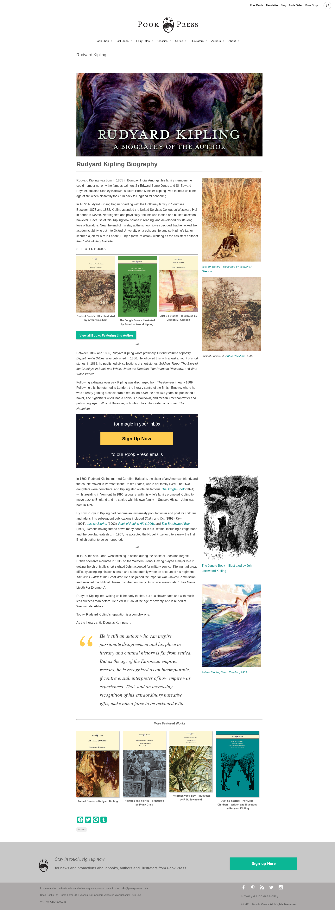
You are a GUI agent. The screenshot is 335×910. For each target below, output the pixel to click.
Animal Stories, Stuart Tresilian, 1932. (225, 672)
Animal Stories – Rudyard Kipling (98, 801)
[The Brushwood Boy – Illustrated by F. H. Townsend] (190, 761)
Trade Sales (295, 5)
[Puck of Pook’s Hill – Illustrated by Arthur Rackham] (95, 284)
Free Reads (256, 5)
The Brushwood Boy (175, 523)
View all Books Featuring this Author (106, 335)
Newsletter (272, 5)
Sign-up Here (264, 863)
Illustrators (197, 40)
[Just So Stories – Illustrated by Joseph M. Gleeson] (178, 284)
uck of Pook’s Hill (132, 523)
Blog (283, 5)
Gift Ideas (123, 40)
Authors (216, 40)
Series (179, 40)
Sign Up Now (136, 438)
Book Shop (311, 5)
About (232, 40)
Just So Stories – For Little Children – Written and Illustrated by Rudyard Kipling (237, 804)
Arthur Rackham (235, 355)
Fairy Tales (143, 40)
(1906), (150, 523)
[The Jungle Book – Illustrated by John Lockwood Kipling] (137, 286)
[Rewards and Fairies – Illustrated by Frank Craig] (144, 764)
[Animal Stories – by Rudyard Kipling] (97, 764)
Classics (162, 40)
